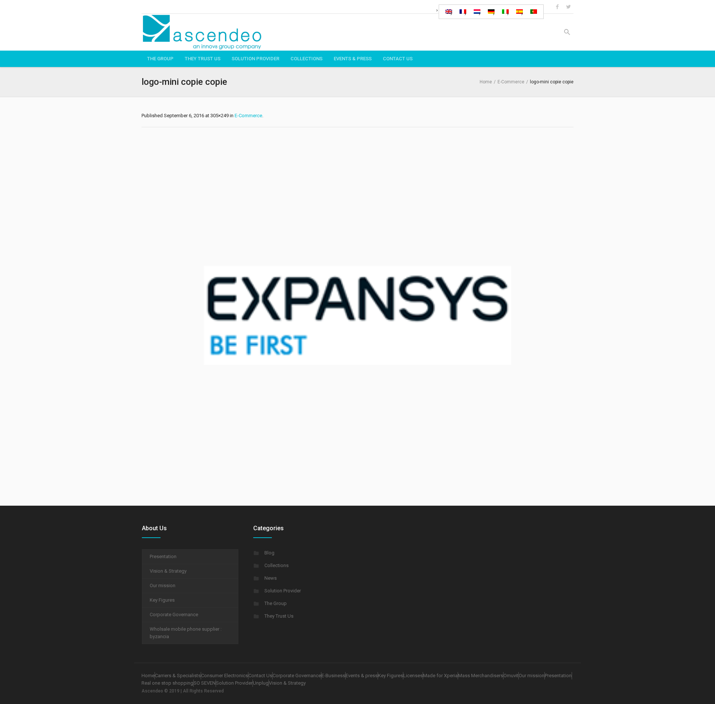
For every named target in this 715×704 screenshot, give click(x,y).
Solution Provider (282, 590)
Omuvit (510, 675)
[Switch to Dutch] (477, 11)
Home (486, 81)
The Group (275, 603)
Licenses (413, 675)
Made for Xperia (440, 675)
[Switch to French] (463, 11)
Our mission (162, 585)
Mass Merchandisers (480, 675)
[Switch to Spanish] (519, 11)
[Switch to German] (491, 11)
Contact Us (260, 675)
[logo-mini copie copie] (357, 314)
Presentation (163, 556)
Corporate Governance (174, 614)
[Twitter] (568, 7)
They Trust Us (278, 616)
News (270, 578)
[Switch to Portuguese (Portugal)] (534, 11)
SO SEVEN (205, 683)
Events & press (362, 675)
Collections (276, 565)
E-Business (333, 675)
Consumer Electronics (224, 675)
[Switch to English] (449, 11)
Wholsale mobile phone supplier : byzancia (186, 632)
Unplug (260, 683)
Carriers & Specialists (178, 675)
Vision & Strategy (168, 571)
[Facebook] (557, 7)
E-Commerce (511, 81)
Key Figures (162, 600)
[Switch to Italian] (505, 11)
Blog (269, 553)
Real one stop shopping (167, 683)
